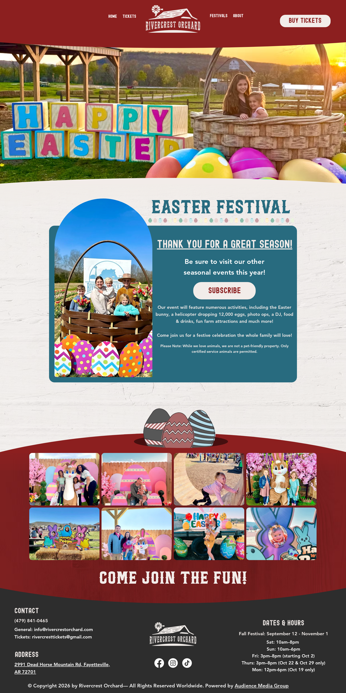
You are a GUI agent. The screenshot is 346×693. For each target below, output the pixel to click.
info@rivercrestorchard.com (63, 629)
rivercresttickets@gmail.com (62, 637)
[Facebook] (159, 663)
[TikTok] (187, 663)
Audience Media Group (262, 686)
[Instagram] (173, 663)
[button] (218, 15)
